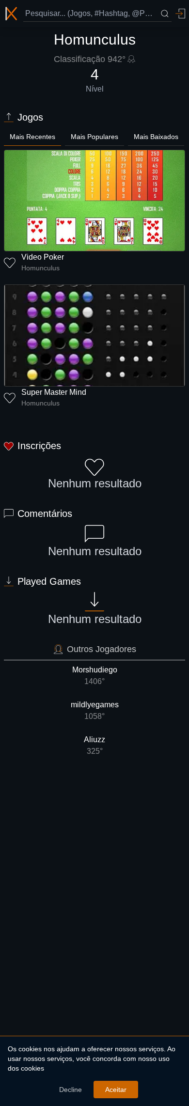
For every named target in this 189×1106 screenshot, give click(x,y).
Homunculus (40, 268)
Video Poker (42, 257)
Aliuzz (94, 745)
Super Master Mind (53, 392)
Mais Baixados (156, 136)
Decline (70, 1089)
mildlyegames (95, 710)
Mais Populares (94, 136)
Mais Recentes (32, 136)
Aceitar (115, 1089)
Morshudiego (94, 675)
